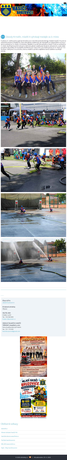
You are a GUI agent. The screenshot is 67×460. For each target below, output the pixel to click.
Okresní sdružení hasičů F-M (9, 432)
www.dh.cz (4, 428)
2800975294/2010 (8, 303)
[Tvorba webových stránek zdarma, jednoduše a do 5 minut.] (30, 457)
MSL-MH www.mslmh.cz (8, 444)
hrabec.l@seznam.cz (9, 319)
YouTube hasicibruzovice (8, 440)
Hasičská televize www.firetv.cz (10, 436)
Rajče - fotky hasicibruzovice (9, 448)
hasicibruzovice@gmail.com (11, 331)
